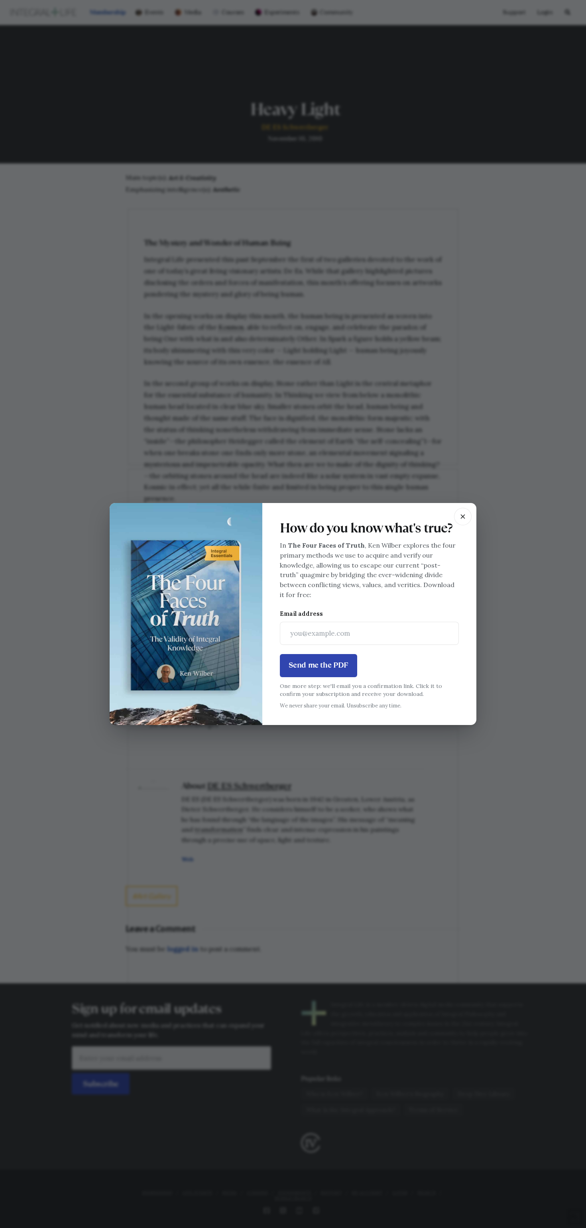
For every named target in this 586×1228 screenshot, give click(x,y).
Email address (301, 613)
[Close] (463, 516)
